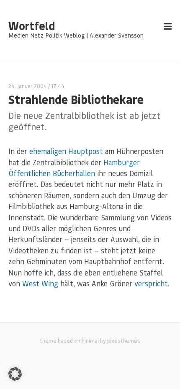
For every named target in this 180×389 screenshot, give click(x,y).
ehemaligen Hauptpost (66, 151)
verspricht (151, 283)
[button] (15, 374)
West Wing (40, 283)
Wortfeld (31, 26)
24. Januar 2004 (27, 85)
